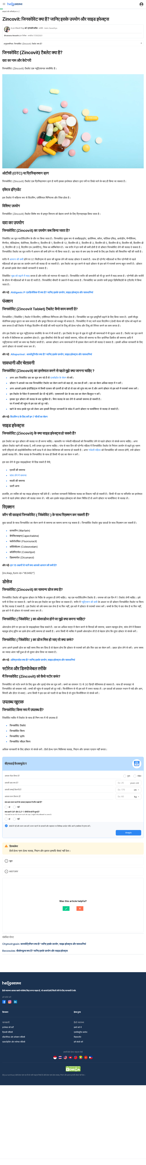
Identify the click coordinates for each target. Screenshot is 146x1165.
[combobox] (136, 790)
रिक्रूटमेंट (77, 1037)
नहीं (18, 807)
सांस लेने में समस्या (18, 475)
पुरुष (128, 776)
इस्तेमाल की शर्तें (8, 1027)
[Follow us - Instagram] (9, 1001)
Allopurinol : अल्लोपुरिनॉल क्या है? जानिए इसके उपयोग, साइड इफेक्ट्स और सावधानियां (51, 354)
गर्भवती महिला (95, 449)
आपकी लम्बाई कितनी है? (13, 789)
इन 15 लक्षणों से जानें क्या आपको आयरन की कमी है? (33, 565)
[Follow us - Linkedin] (15, 1001)
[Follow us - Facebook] (4, 1001)
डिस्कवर (5, 1012)
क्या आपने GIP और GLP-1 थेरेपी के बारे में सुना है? (22, 812)
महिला (139, 776)
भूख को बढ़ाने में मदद (20, 275)
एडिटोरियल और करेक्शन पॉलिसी (13, 1037)
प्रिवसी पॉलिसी (7, 1032)
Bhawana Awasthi (11, 35)
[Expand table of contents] (73, 43)
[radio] (124, 776)
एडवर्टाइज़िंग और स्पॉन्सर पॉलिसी (13, 1042)
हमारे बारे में (78, 1027)
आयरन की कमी (16, 259)
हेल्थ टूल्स (77, 1012)
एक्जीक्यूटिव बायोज (80, 1032)
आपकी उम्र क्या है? (11, 782)
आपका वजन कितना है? (13, 796)
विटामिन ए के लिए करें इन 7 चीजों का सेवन (28, 416)
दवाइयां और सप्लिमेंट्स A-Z (11, 11)
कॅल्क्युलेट (128, 833)
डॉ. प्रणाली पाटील (31, 28)
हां (9, 807)
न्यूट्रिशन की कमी (89, 601)
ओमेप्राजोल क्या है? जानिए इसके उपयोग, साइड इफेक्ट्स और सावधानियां (43, 659)
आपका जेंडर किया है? (12, 775)
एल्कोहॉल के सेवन (58, 377)
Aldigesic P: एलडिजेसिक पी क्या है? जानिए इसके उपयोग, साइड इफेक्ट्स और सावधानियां (52, 292)
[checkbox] (6, 825)
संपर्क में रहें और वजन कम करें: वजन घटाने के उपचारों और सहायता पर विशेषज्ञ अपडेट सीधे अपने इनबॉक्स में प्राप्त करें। (50, 826)
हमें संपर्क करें (78, 1042)
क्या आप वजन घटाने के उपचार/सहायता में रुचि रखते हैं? (23, 802)
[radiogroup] (132, 776)
